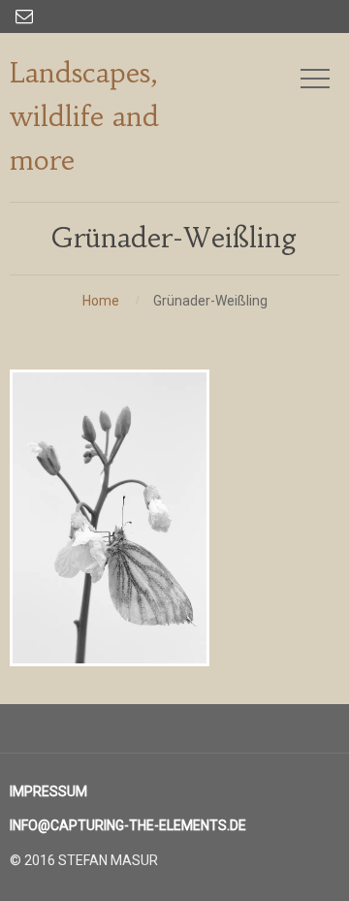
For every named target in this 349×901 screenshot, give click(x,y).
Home (100, 300)
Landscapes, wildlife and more (84, 116)
